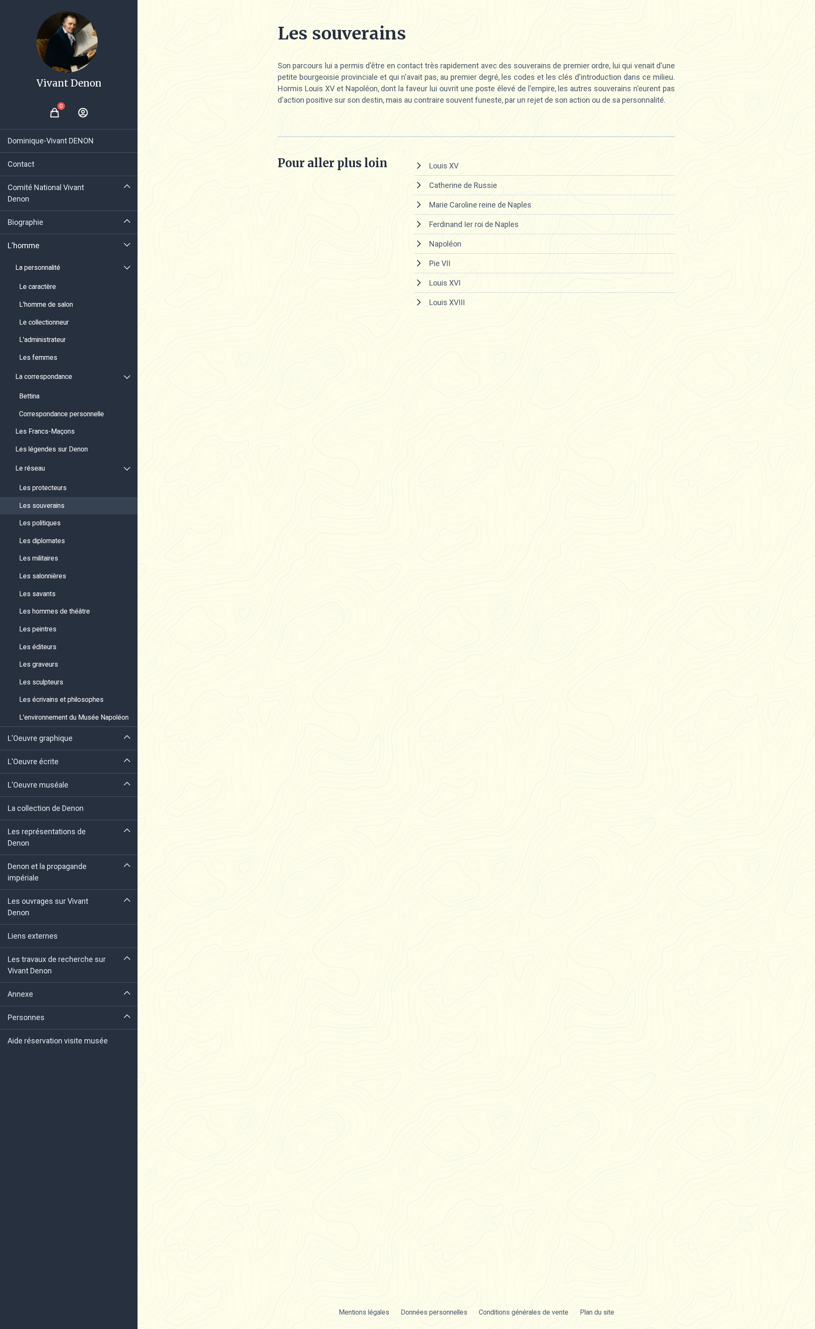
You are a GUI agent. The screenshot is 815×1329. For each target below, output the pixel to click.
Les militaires (38, 558)
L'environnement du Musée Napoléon (74, 717)
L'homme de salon (46, 304)
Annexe (20, 994)
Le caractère (37, 287)
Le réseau (30, 468)
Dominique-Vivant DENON (51, 140)
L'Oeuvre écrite (33, 761)
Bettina (29, 396)
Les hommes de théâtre (54, 611)
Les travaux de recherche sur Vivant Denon (57, 965)
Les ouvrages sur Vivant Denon (48, 907)
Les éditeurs (37, 647)
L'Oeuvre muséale (38, 784)
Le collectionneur (44, 322)
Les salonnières (42, 576)
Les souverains (42, 506)
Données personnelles (434, 1312)
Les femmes (38, 357)
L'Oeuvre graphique (40, 738)
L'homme (23, 245)
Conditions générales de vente (523, 1312)
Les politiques (40, 523)
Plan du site (597, 1312)
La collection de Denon (46, 808)
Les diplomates (42, 541)
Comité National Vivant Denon (46, 193)
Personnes (26, 1017)
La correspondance (43, 377)
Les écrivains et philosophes (61, 699)
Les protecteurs (43, 488)
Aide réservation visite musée (58, 1040)
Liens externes (33, 935)
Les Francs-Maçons (45, 431)
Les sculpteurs (41, 682)
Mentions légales (364, 1312)
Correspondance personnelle (61, 414)
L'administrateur (42, 340)
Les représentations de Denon (47, 837)
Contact (21, 164)
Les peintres (37, 629)
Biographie (25, 222)
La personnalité (37, 268)
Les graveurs (38, 664)
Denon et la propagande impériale (47, 872)
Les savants (37, 594)
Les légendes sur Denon (51, 449)
